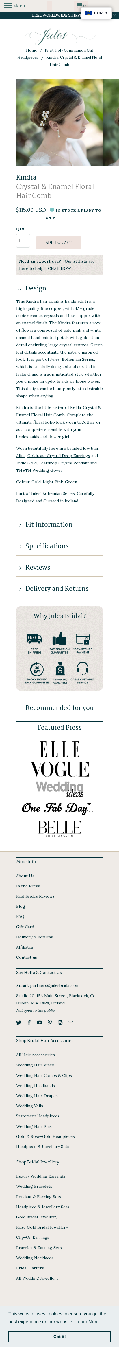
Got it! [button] (59, 1336)
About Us (25, 876)
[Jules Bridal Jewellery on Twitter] (19, 1022)
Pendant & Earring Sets (38, 1196)
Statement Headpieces (38, 1116)
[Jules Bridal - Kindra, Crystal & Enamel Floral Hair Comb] (59, 122)
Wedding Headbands (35, 1085)
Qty (20, 229)
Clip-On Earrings (32, 1237)
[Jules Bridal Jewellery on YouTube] (40, 1022)
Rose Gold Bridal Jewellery (42, 1227)
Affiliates (24, 947)
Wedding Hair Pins (34, 1126)
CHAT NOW (59, 268)
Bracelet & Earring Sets (39, 1247)
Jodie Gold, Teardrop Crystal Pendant (52, 463)
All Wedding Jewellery (37, 1278)
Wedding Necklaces (34, 1257)
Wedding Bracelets (34, 1186)
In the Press (28, 886)
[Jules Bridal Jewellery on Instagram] (60, 1022)
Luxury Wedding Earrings (40, 1176)
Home (31, 50)
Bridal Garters (30, 1268)
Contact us (26, 957)
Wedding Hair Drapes (37, 1095)
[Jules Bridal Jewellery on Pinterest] (50, 1022)
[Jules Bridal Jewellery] (59, 37)
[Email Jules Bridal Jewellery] (71, 1022)
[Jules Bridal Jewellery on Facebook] (30, 1022)
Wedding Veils (29, 1105)
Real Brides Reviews (35, 896)
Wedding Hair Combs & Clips (44, 1075)
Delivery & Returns (34, 937)
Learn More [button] (87, 1321)
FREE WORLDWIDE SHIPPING (59, 15)
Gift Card (25, 926)
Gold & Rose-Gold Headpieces (45, 1136)
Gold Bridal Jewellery (36, 1217)
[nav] (14, 6)
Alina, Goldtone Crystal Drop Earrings (53, 455)
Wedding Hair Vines (35, 1065)
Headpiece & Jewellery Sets (42, 1146)
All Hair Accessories (35, 1054)
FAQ (20, 916)
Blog (20, 906)
